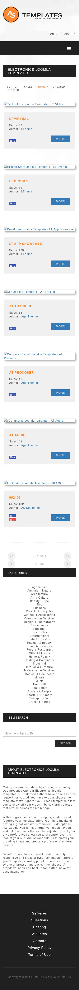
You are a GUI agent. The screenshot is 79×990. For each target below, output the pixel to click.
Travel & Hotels (39, 702)
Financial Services (39, 646)
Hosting (39, 926)
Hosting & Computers (39, 660)
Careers (39, 940)
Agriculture (39, 587)
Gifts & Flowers (39, 653)
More (60, 139)
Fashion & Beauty (39, 642)
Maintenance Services (39, 670)
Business (39, 608)
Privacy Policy (39, 947)
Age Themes (30, 316)
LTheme (26, 129)
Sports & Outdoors (39, 695)
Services (39, 912)
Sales (28, 86)
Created (59, 86)
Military (40, 677)
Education (39, 629)
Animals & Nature (39, 590)
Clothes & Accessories (39, 615)
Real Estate (39, 688)
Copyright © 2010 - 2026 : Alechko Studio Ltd (39, 977)
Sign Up (69, 34)
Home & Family (39, 656)
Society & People (39, 691)
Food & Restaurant (39, 649)
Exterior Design (39, 639)
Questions (39, 919)
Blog (39, 604)
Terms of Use (39, 954)
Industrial (39, 663)
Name (42, 86)
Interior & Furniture (39, 667)
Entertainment (39, 636)
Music (39, 681)
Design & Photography (39, 622)
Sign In (53, 34)
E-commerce (39, 625)
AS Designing (30, 508)
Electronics (39, 632)
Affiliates (39, 933)
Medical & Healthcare (39, 674)
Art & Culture (39, 597)
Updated (13, 90)
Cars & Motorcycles (39, 611)
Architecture (39, 594)
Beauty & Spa (39, 601)
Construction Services (39, 618)
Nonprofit (39, 684)
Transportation (39, 698)
